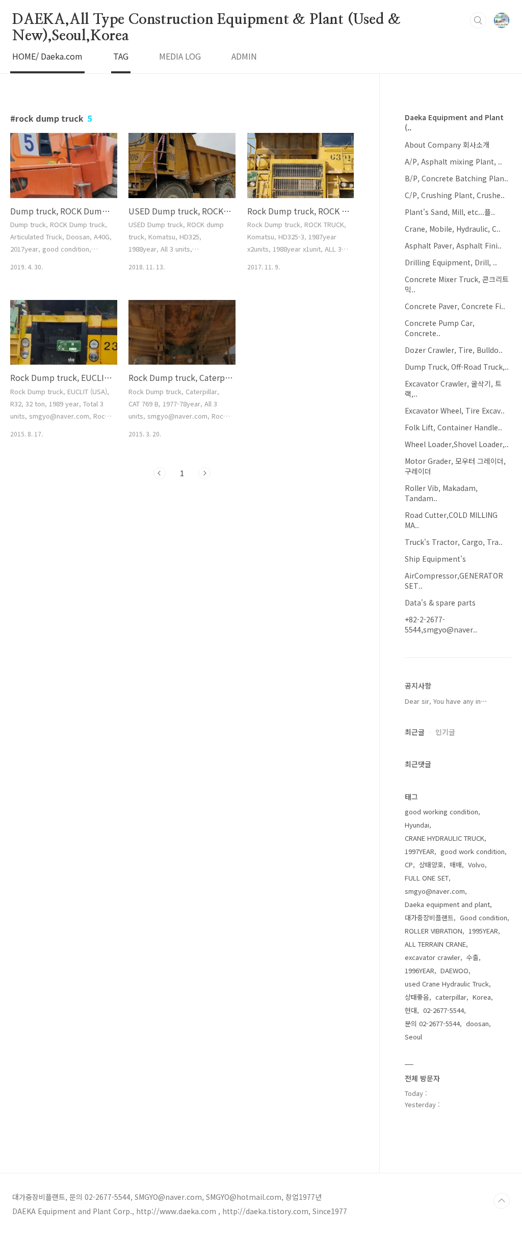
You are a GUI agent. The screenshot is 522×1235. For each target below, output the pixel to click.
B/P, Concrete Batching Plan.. (456, 178)
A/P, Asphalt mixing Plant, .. (453, 161)
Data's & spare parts (440, 602)
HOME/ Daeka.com (47, 56)
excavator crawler (432, 957)
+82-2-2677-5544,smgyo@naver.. (441, 624)
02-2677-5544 (443, 1010)
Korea (482, 997)
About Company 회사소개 (447, 145)
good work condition (472, 851)
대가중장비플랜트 (429, 917)
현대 (411, 1010)
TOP (501, 1201)
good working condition (441, 811)
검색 (478, 20)
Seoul (413, 1036)
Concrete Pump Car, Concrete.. (440, 328)
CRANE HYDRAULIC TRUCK (444, 838)
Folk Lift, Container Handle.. (453, 427)
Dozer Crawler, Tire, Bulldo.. (454, 350)
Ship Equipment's (435, 559)
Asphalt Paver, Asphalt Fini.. (453, 245)
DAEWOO (454, 970)
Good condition (483, 917)
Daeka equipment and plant (447, 904)
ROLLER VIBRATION (433, 931)
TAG (120, 56)
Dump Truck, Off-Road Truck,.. (457, 367)
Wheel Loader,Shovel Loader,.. (457, 444)
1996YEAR (419, 970)
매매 (456, 864)
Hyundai (417, 825)
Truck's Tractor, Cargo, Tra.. (454, 542)
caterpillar (450, 997)
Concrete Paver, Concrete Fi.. (455, 306)
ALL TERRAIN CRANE (435, 944)
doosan (477, 1023)
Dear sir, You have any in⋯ (446, 701)
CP (409, 864)
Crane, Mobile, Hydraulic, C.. (453, 229)
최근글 (415, 732)
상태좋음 (417, 997)
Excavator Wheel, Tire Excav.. (455, 410)
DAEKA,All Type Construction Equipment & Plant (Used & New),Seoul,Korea (206, 20)
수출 (472, 957)
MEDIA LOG (180, 56)
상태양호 (431, 864)
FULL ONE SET (427, 878)
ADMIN (244, 56)
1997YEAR (419, 851)
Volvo (476, 864)
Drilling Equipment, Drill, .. (451, 262)
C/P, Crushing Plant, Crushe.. (455, 195)
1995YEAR (483, 931)
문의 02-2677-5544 (432, 1023)
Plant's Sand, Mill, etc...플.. (450, 212)
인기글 (445, 732)
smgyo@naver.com (435, 891)
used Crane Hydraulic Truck (447, 984)
